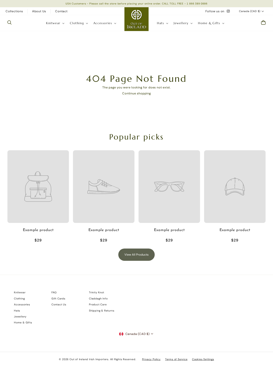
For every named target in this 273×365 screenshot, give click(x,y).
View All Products (136, 255)
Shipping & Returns (101, 310)
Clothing (77, 23)
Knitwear (53, 23)
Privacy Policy (151, 359)
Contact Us (58, 304)
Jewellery (182, 23)
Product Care (98, 304)
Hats (161, 23)
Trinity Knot (96, 292)
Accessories (103, 23)
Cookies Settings (203, 359)
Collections (14, 11)
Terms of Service (176, 359)
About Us (39, 11)
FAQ (53, 292)
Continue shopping (136, 93)
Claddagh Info (98, 298)
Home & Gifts (209, 23)
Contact (61, 11)
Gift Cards (58, 298)
